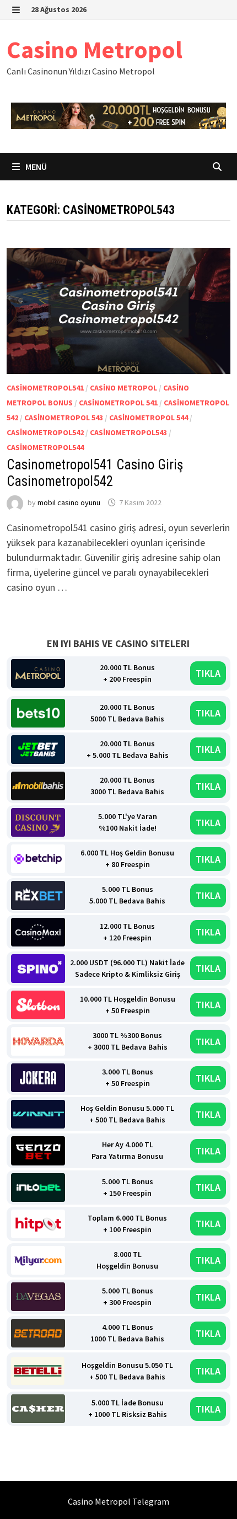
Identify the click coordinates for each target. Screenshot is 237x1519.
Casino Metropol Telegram (118, 1501)
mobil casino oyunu (68, 502)
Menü (35, 166)
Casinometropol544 (45, 447)
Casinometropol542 (45, 432)
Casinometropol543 (128, 432)
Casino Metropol (94, 49)
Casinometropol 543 (63, 417)
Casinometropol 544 (148, 417)
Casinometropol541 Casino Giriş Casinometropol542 (95, 473)
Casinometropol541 (45, 388)
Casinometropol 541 (118, 403)
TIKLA (208, 673)
